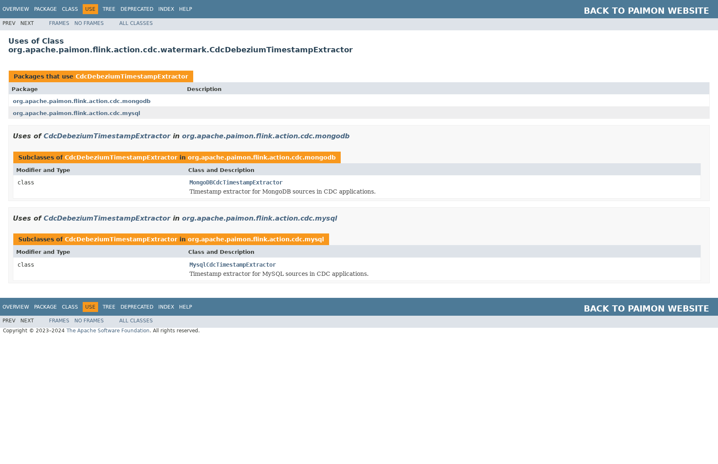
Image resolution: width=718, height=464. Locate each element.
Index (166, 9)
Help (185, 9)
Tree (109, 9)
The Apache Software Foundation (108, 331)
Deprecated (136, 9)
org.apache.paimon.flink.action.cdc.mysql (76, 113)
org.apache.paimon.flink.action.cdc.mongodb (81, 101)
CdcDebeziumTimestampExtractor (132, 76)
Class (70, 9)
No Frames (89, 23)
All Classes (136, 23)
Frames (59, 23)
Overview (15, 9)
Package (45, 9)
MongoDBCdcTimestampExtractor (236, 182)
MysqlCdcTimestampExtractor (232, 264)
